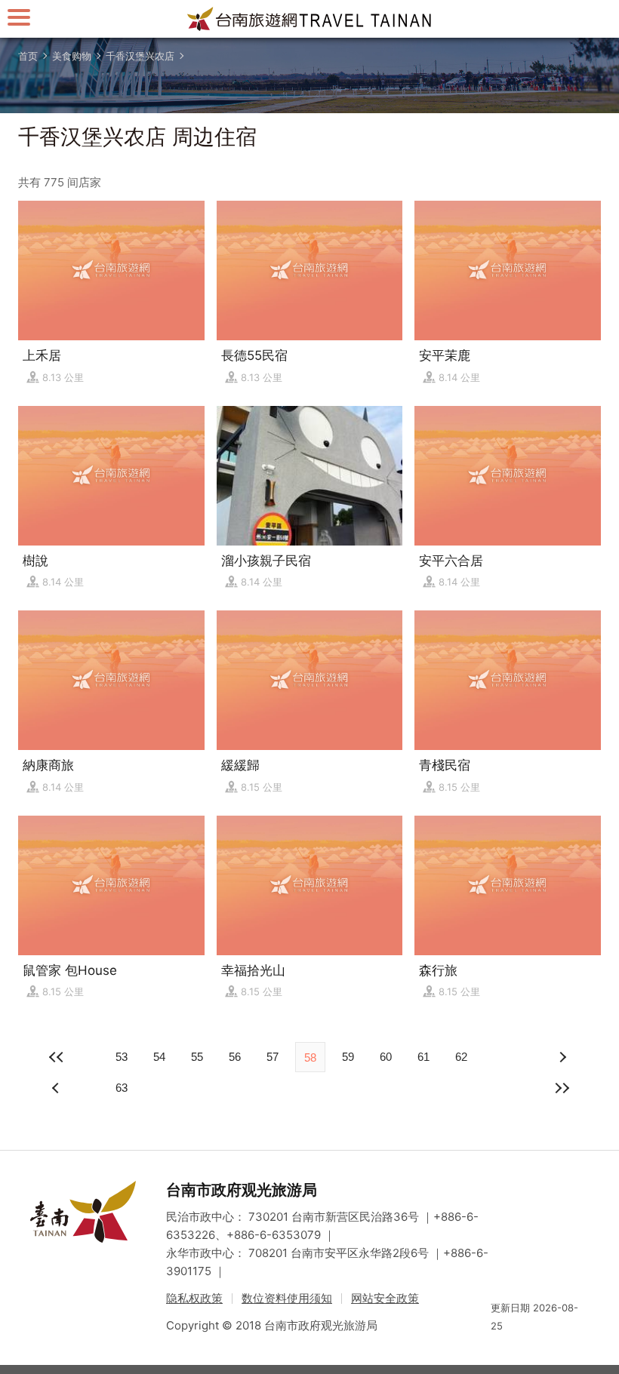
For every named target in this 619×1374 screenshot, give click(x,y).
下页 (57, 1088)
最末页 (562, 1088)
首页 (28, 56)
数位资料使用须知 (287, 1298)
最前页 (57, 1057)
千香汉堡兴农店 (140, 56)
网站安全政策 (385, 1298)
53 (121, 1056)
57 (272, 1056)
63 (121, 1087)
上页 (562, 1057)
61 (423, 1056)
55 (197, 1056)
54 (159, 1056)
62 (461, 1056)
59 (348, 1056)
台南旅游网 (309, 19)
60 (386, 1056)
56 (235, 1056)
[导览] (19, 17)
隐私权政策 (194, 1298)
